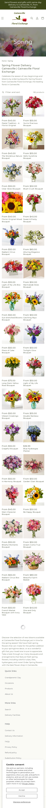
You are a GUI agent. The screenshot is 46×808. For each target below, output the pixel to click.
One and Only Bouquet (29, 611)
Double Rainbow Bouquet (31, 417)
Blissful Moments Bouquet (10, 546)
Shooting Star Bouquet (29, 679)
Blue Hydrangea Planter (30, 450)
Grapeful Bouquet (10, 449)
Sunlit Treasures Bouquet (9, 712)
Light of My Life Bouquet (30, 384)
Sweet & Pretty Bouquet (30, 220)
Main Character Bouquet (9, 513)
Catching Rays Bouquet (30, 319)
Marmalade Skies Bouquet (31, 286)
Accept (22, 790)
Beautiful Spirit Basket (30, 579)
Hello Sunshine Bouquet (30, 157)
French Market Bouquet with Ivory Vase (11, 612)
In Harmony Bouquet (11, 481)
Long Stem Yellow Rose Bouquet (10, 384)
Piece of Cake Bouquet (8, 351)
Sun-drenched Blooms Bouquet (12, 319)
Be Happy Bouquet (32, 512)
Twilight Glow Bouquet (29, 351)
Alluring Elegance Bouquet (31, 253)
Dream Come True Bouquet (31, 546)
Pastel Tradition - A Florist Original (11, 124)
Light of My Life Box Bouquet (11, 286)
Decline (22, 796)
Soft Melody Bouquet (11, 744)
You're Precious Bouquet (30, 124)
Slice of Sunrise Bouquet (30, 745)
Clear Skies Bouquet (11, 189)
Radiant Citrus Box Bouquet (10, 579)
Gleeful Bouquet (30, 711)
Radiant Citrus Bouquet (8, 253)
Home (4, 61)
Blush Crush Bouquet (33, 189)
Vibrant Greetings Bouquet (10, 417)
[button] (31, 18)
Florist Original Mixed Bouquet (12, 220)
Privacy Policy (28, 784)
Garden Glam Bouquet (33, 481)
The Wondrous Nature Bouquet (12, 157)
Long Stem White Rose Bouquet (10, 646)
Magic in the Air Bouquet (9, 679)
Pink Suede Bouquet (32, 645)
